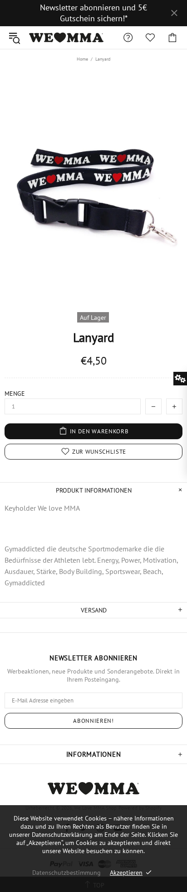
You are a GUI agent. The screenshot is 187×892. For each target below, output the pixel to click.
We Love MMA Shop (66, 38)
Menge (15, 393)
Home (82, 59)
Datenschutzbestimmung (66, 872)
